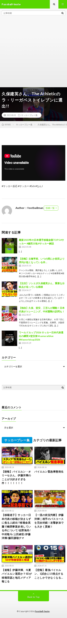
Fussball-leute (42, 611)
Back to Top (33, 597)
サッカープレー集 (29, 115)
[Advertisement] (33, 52)
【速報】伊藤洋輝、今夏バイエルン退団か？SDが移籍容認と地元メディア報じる (17, 575)
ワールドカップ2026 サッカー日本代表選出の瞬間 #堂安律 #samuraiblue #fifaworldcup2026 (41, 336)
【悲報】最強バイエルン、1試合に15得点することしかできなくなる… (48, 573)
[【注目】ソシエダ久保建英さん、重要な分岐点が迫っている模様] (9, 289)
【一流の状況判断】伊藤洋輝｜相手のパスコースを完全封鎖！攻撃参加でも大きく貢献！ (49, 520)
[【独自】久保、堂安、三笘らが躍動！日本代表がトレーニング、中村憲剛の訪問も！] (9, 313)
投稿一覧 (50, 208)
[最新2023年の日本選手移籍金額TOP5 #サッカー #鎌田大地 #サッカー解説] (9, 245)
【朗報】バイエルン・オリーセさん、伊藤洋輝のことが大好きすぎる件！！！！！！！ (16, 477)
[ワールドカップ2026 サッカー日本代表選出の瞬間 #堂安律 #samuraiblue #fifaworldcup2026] (9, 338)
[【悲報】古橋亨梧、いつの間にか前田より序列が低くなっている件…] (9, 264)
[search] (62, 13)
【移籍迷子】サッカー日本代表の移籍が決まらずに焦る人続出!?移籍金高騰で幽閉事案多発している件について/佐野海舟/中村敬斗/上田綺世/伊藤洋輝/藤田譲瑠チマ (16, 526)
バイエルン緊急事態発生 (49, 471)
